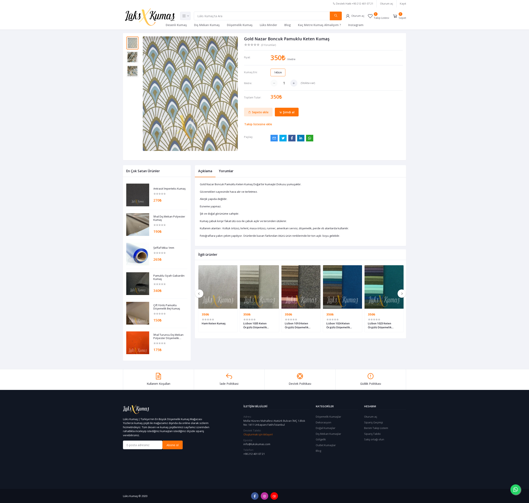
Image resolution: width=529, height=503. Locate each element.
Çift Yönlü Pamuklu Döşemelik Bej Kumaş (166, 307)
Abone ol (173, 445)
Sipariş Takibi (372, 434)
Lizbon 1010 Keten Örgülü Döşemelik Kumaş (296, 325)
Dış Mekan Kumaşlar (328, 434)
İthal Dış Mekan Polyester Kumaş (169, 218)
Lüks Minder (268, 25)
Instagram (355, 25)
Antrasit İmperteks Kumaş (169, 188)
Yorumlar (226, 171)
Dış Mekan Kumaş (207, 25)
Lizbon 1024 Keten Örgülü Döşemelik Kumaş (338, 325)
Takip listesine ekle (258, 124)
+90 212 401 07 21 (254, 454)
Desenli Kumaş (176, 25)
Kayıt (403, 3)
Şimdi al (288, 112)
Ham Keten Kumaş (213, 323)
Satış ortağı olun (374, 439)
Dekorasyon (323, 422)
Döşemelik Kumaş (240, 25)
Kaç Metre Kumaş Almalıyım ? (319, 25)
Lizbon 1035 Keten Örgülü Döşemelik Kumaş (255, 325)
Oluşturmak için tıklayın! (258, 434)
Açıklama (205, 171)
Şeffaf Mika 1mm (163, 248)
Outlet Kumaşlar (326, 445)
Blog (287, 25)
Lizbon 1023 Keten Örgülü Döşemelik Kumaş (379, 325)
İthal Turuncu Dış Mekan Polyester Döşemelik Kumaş (168, 336)
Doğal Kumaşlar (325, 428)
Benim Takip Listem (376, 428)
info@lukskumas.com (256, 444)
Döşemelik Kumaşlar (328, 416)
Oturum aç (386, 3)
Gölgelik (321, 439)
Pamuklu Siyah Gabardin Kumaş (169, 277)
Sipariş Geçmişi (373, 422)
